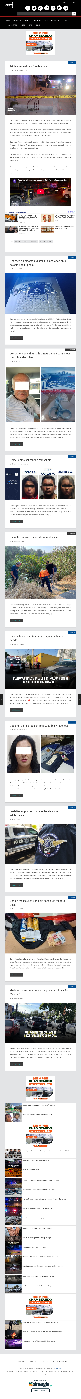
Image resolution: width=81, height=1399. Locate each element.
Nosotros (21, 1362)
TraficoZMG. (58, 1368)
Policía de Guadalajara (46, 241)
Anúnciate (33, 1362)
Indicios (37, 25)
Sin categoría (70, 349)
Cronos (22, 25)
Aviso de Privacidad (59, 1362)
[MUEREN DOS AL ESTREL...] (79, 699)
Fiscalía (25, 241)
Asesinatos (27, 20)
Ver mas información (40, 1390)
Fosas (30, 25)
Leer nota (16, 338)
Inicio (8, 20)
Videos (46, 20)
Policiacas (55, 20)
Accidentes (17, 20)
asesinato (18, 241)
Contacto (44, 1362)
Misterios (37, 20)
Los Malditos (12, 25)
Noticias (64, 20)
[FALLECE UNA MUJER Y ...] (1, 699)
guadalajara (34, 241)
